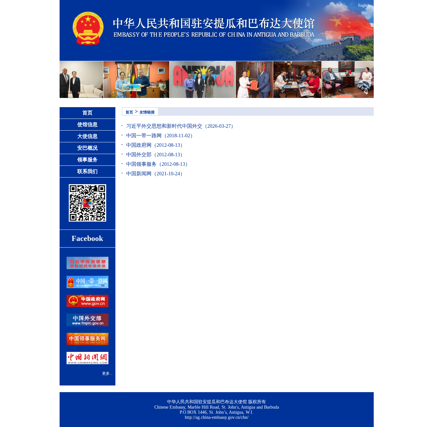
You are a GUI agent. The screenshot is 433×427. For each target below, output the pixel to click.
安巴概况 (87, 148)
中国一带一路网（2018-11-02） (160, 135)
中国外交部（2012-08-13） (155, 154)
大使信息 (87, 136)
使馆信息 (87, 124)
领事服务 (87, 159)
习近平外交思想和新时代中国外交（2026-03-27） (181, 126)
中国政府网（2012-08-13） (155, 145)
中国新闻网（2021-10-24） (155, 173)
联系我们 (87, 171)
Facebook (87, 238)
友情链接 (147, 112)
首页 (87, 112)
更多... (107, 373)
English (364, 5)
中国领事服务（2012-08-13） (158, 164)
